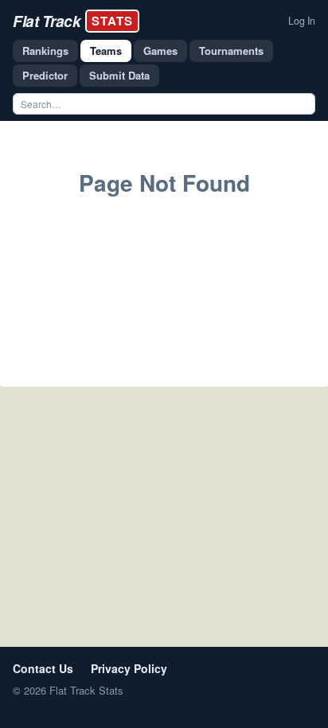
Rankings (45, 50)
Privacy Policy (129, 668)
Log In (301, 21)
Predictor (45, 75)
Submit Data (119, 75)
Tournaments (231, 50)
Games (160, 50)
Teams (106, 50)
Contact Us (43, 668)
